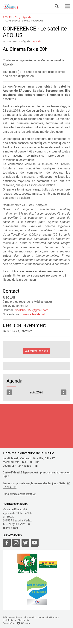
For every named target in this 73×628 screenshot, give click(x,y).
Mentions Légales (36, 617)
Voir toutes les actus (36, 350)
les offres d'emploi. (25, 493)
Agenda (36, 41)
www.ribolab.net (34, 314)
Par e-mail (12, 527)
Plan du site (23, 620)
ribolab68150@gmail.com (31, 310)
